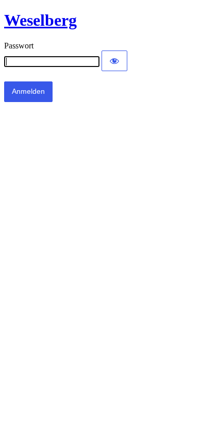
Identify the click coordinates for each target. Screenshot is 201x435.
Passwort (19, 45)
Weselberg (40, 20)
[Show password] (114, 61)
